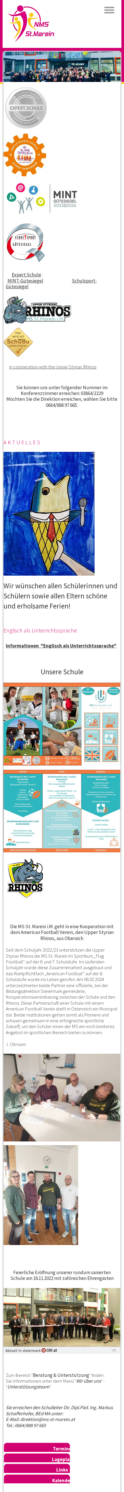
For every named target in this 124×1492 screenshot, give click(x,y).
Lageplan (62, 1459)
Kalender (62, 1480)
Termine (62, 1449)
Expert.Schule (26, 275)
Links (62, 1470)
